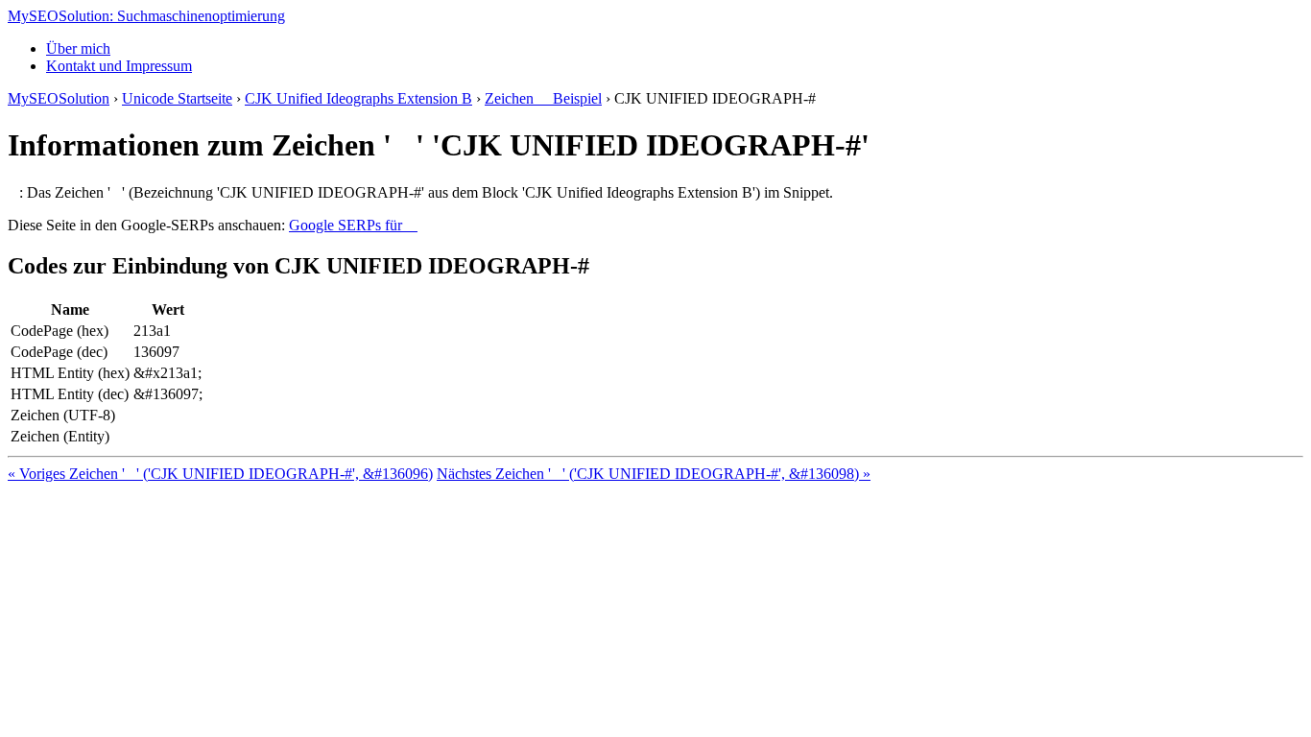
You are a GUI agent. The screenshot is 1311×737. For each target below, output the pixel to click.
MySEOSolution (58, 98)
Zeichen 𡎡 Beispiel (543, 98)
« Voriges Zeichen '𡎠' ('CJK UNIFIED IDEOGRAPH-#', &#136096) (220, 473)
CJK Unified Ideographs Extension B (358, 98)
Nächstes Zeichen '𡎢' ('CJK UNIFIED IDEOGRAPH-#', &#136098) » (653, 473)
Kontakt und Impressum (119, 66)
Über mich (78, 48)
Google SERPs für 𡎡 (353, 225)
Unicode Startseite (177, 98)
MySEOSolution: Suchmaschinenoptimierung (146, 16)
